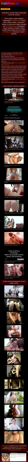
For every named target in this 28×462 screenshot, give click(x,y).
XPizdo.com (7, 32)
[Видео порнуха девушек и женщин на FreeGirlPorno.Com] (10, 3)
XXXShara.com (10, 26)
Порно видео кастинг (17, 54)
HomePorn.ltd (16, 20)
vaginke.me (21, 447)
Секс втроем (6, 445)
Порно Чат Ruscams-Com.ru (17, 449)
